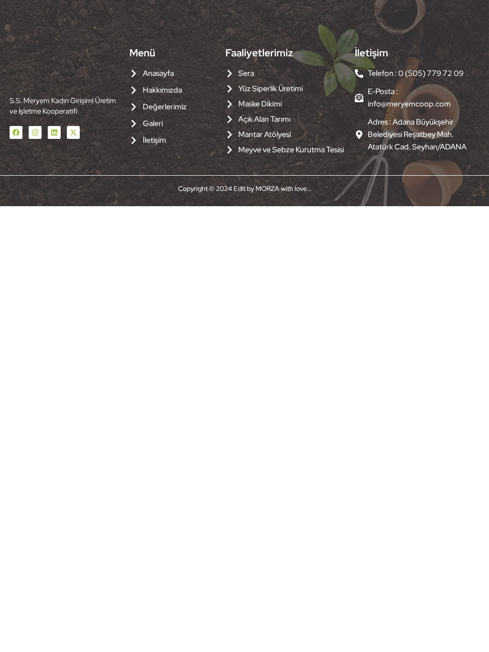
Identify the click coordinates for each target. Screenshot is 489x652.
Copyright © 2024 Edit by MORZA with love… (244, 188)
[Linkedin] (54, 132)
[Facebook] (16, 132)
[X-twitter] (73, 132)
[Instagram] (35, 132)
